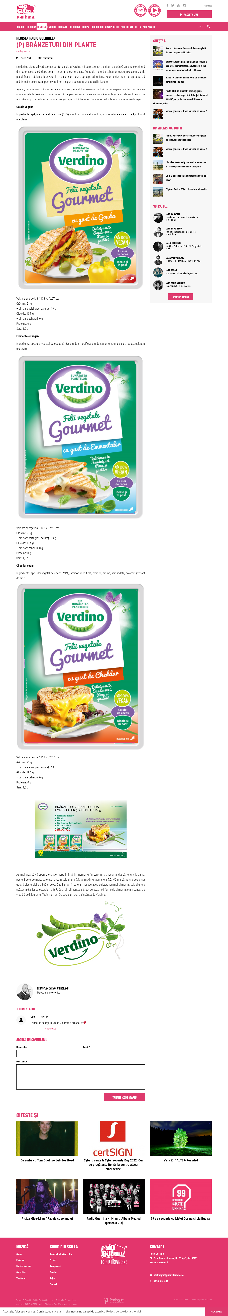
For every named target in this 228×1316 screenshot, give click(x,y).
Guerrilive (74, 26)
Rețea (138, 26)
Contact (208, 5)
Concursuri (97, 26)
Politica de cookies (63, 1300)
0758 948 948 (161, 1281)
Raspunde (51, 1029)
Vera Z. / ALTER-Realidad (181, 1160)
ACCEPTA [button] (216, 1311)
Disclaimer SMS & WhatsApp (56, 1304)
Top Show (31, 26)
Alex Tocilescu (173, 242)
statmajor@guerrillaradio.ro (169, 1275)
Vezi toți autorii (181, 296)
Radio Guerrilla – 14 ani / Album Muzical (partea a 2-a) (114, 1220)
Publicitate (127, 26)
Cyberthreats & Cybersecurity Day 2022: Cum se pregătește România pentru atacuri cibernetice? (114, 1164)
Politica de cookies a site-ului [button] (123, 1311)
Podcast (62, 26)
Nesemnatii (149, 26)
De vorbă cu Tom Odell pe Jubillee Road (47, 1160)
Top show (21, 1278)
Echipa (85, 26)
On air (20, 26)
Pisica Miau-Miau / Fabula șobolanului (47, 1218)
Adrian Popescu (174, 228)
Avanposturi (112, 26)
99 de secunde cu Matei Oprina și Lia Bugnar (181, 1218)
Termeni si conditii (23, 1300)
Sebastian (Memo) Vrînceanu (52, 988)
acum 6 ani (44, 1017)
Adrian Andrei (173, 213)
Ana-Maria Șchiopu (175, 282)
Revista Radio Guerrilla (35, 37)
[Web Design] (114, 1300)
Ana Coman (171, 269)
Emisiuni (51, 26)
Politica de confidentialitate (43, 1300)
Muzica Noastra (23, 1266)
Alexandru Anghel (175, 257)
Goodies (53, 1272)
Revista (41, 26)
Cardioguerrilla (23, 51)
